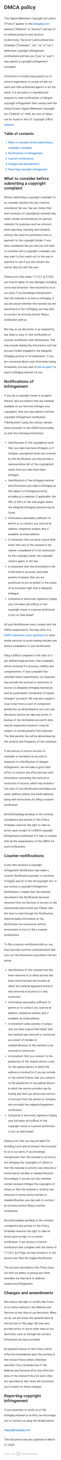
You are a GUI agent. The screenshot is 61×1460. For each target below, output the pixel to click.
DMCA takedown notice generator (24, 635)
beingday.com (41, 23)
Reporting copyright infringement (28, 169)
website (9, 124)
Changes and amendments (23, 164)
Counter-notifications (21, 158)
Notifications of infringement (25, 153)
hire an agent (45, 367)
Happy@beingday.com (17, 1430)
